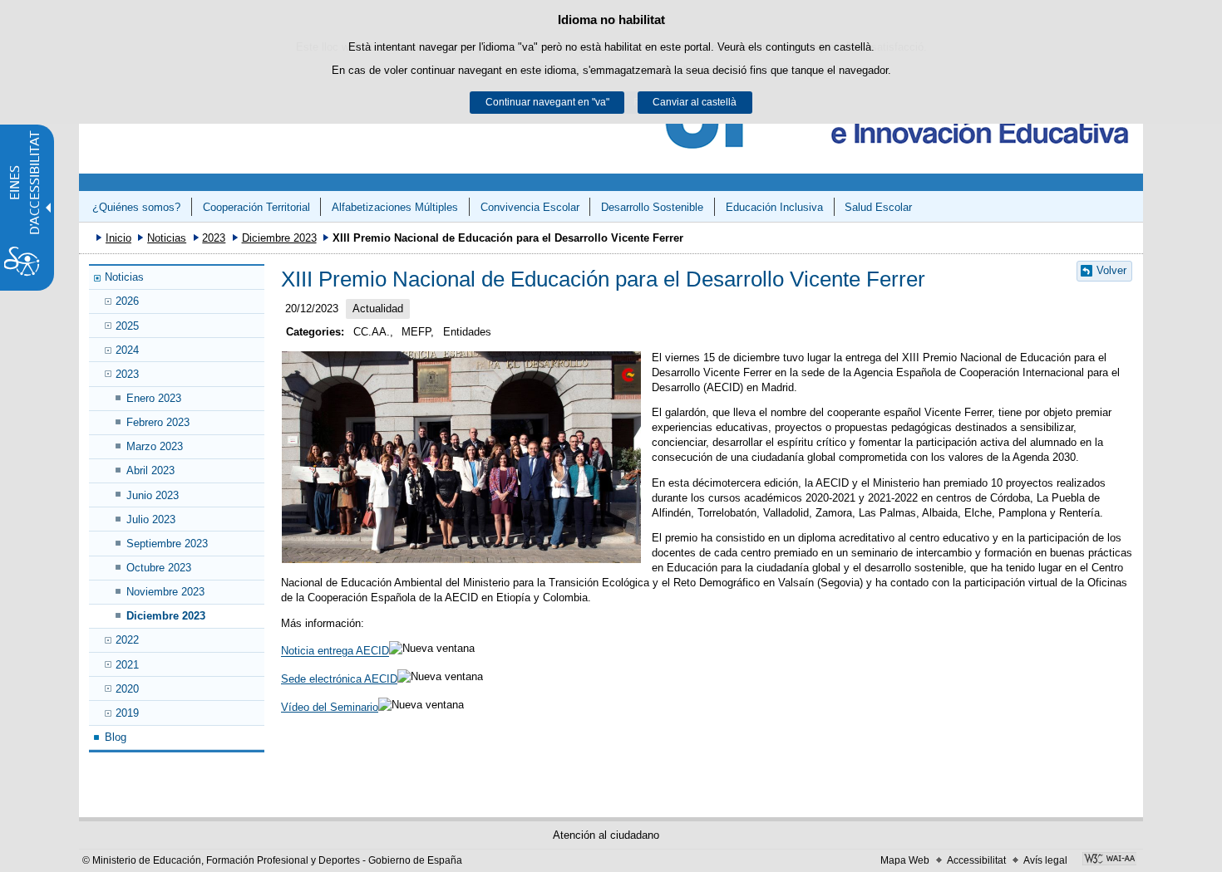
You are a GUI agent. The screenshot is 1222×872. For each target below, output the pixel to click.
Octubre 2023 (158, 567)
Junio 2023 (152, 495)
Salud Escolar (878, 207)
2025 (127, 326)
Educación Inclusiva (774, 207)
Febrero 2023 (158, 422)
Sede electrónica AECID (339, 679)
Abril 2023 (150, 470)
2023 (213, 238)
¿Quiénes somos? (136, 207)
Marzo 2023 (154, 446)
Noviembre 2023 (165, 591)
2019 (127, 713)
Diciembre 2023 (279, 238)
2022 (127, 640)
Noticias (166, 238)
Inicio (118, 238)
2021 (127, 665)
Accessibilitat (976, 860)
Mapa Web (904, 860)
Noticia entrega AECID (335, 651)
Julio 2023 (150, 519)
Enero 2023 (153, 398)
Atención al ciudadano (606, 835)
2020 (127, 689)
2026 (127, 301)
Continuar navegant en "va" (547, 102)
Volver (1111, 270)
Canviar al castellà (695, 102)
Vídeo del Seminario (329, 707)
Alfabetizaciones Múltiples (395, 207)
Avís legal (1045, 860)
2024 (127, 350)
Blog (115, 737)
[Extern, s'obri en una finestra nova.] (1109, 860)
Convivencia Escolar (529, 207)
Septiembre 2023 (167, 543)
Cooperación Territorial (256, 207)
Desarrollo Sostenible (652, 207)
